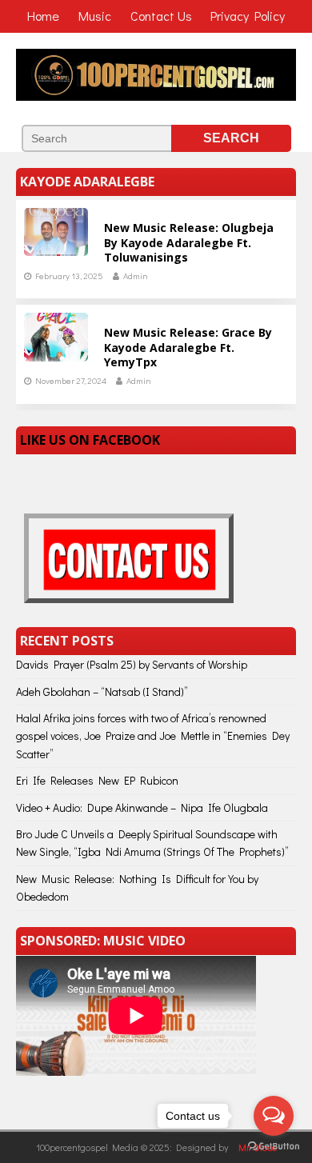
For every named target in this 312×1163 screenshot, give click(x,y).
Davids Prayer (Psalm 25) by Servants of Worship (131, 664)
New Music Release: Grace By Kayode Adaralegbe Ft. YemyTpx (188, 347)
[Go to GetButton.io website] (273, 1146)
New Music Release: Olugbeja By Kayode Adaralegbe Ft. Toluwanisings (189, 242)
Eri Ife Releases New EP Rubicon (97, 780)
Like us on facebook (90, 440)
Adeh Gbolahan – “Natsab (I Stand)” (102, 691)
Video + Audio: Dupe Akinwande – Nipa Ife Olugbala (142, 807)
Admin (135, 276)
